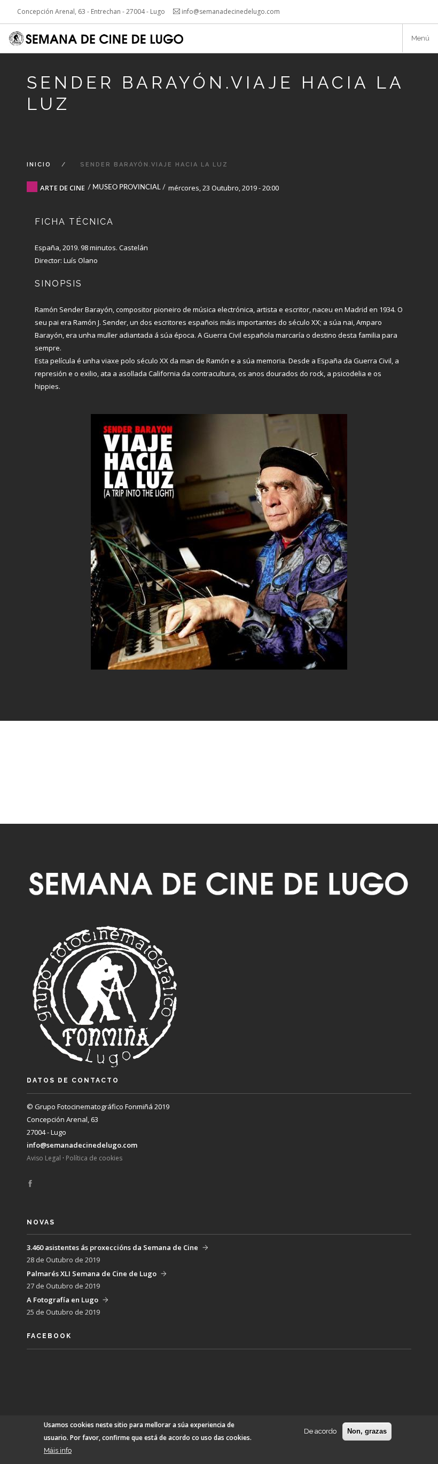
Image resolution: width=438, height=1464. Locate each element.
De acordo (320, 1431)
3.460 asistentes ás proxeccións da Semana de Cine (112, 1247)
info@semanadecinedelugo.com (82, 1145)
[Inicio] (97, 38)
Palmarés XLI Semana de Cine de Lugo (92, 1273)
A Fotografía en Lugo (62, 1299)
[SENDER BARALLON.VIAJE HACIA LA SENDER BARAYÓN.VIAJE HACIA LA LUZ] (219, 531)
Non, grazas (367, 1431)
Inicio (39, 164)
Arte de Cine (62, 188)
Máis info (58, 1450)
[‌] (30, 1184)
